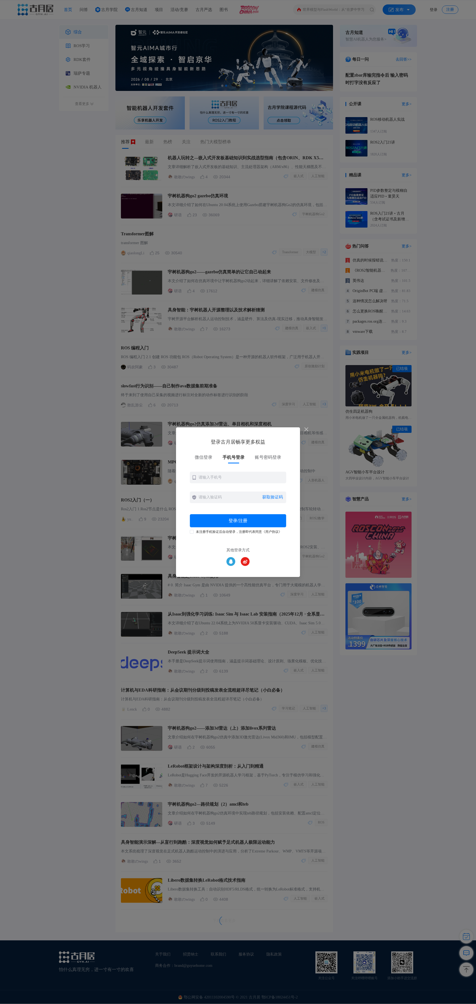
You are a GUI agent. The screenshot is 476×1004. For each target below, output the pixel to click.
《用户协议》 (272, 532)
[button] (238, 477)
